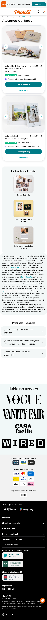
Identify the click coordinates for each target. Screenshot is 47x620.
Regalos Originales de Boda (14, 16)
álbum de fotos (15, 268)
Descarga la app (23, 84)
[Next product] (41, 46)
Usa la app (38, 4)
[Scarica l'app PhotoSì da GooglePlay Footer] (26, 511)
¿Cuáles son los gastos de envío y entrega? (18, 331)
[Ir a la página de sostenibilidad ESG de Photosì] (12, 558)
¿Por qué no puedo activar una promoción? (17, 353)
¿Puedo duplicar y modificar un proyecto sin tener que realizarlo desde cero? (21, 342)
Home (3, 16)
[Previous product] (6, 46)
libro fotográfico (27, 277)
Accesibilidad (11, 615)
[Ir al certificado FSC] (12, 567)
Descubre (23, 90)
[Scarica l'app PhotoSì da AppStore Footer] (10, 511)
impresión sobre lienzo (10, 291)
